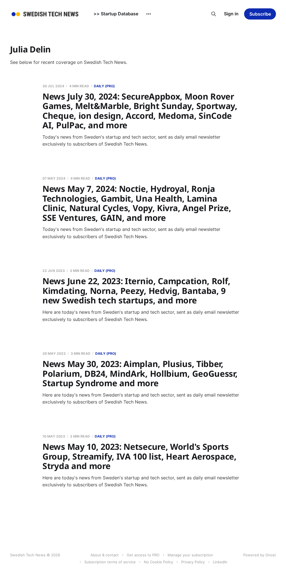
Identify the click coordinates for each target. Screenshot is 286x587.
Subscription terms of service (110, 562)
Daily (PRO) (104, 86)
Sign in (231, 13)
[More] (148, 14)
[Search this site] (213, 14)
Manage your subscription (190, 555)
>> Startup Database (116, 13)
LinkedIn (220, 562)
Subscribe (260, 14)
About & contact (104, 555)
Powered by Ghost (259, 555)
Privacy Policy (193, 562)
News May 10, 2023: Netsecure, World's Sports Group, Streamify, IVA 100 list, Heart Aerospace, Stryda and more (139, 456)
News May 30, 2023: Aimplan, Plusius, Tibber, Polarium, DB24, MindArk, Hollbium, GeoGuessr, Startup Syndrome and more (140, 373)
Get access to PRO (143, 555)
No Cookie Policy (158, 562)
